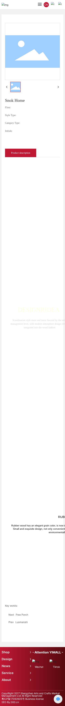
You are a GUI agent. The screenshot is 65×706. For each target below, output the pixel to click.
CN (46, 4)
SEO (4, 702)
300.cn (15, 702)
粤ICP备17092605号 (13, 698)
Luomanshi (21, 622)
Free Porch (22, 614)
